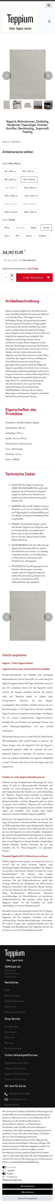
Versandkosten (29, 260)
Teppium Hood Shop (15, 1079)
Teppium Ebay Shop (15, 1068)
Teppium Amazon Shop (17, 1062)
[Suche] (49, 5)
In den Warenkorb (33, 277)
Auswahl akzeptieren (27, 1198)
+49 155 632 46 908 (19, 1093)
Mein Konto (11, 1032)
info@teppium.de (17, 1099)
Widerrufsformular (14, 1001)
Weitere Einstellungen (12, 1179)
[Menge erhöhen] (12, 275)
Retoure (9, 1042)
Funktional (12, 1176)
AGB (7, 990)
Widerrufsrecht (13, 995)
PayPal (10, 1173)
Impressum (10, 1006)
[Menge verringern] (12, 280)
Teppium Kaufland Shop (17, 1073)
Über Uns (10, 1037)
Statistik (11, 1170)
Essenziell (11, 1167)
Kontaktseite (11, 1026)
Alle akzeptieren (27, 1186)
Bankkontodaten (13, 1048)
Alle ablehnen (27, 1192)
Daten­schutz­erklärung (28, 1161)
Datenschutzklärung (15, 1012)
